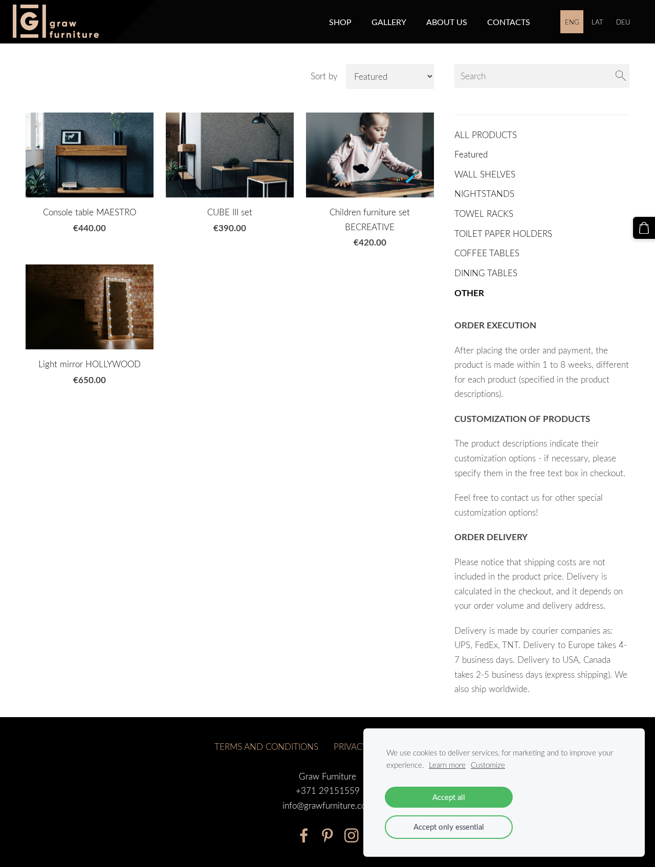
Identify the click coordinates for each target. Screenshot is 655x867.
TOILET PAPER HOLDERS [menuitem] (503, 233)
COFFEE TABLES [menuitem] (486, 253)
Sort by (324, 76)
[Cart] (644, 228)
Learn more (447, 765)
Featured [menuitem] (471, 154)
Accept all (448, 797)
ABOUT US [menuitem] (446, 22)
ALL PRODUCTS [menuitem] (485, 135)
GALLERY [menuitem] (389, 22)
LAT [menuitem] (597, 22)
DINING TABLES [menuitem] (485, 273)
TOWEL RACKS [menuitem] (483, 213)
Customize (488, 765)
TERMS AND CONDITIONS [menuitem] (266, 746)
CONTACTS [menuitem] (508, 22)
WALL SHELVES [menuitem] (484, 174)
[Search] (621, 75)
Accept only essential (448, 826)
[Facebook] (304, 835)
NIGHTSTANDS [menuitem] (484, 193)
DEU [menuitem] (623, 22)
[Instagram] (351, 835)
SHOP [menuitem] (340, 22)
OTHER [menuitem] (469, 293)
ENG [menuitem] (572, 22)
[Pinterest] (327, 835)
